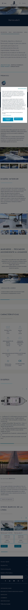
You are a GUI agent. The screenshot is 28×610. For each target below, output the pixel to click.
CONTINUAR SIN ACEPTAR (22, 88)
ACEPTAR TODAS (18, 118)
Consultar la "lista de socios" (7, 115)
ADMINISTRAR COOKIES (8, 119)
